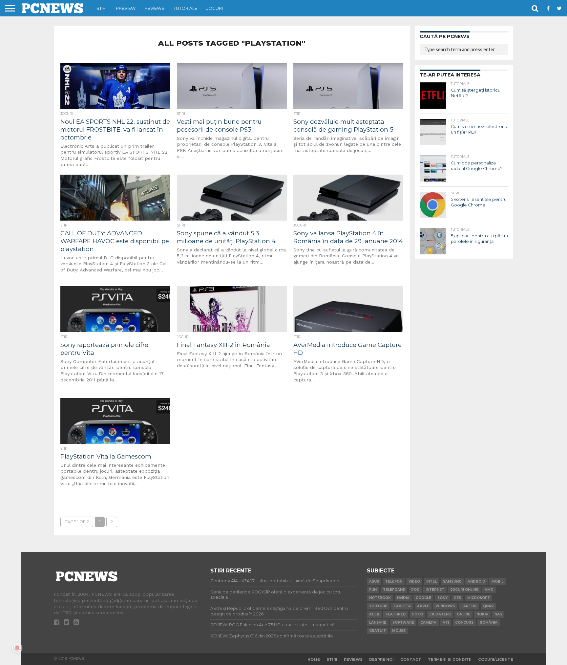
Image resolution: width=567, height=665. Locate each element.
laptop (469, 606)
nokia (482, 614)
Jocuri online (464, 590)
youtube (378, 606)
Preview (126, 8)
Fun (373, 590)
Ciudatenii (440, 614)
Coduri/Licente (495, 659)
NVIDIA (403, 598)
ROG (415, 590)
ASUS (374, 581)
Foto (417, 614)
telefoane (394, 590)
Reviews (154, 8)
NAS (498, 614)
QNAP (488, 606)
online (463, 614)
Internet (435, 590)
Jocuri (214, 8)
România (488, 622)
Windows (445, 606)
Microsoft (478, 598)
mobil (497, 581)
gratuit (377, 631)
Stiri (101, 8)
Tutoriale (185, 8)
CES (457, 598)
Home (313, 659)
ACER (374, 614)
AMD (489, 590)
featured (396, 614)
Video (414, 581)
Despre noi (381, 659)
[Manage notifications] (17, 648)
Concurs (464, 622)
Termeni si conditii (450, 659)
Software (403, 622)
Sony (442, 598)
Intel (431, 581)
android (476, 581)
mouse (399, 631)
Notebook (380, 598)
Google (423, 598)
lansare (377, 622)
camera (428, 622)
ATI (446, 622)
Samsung (452, 581)
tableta (402, 606)
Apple (423, 606)
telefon (393, 581)
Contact (410, 659)
